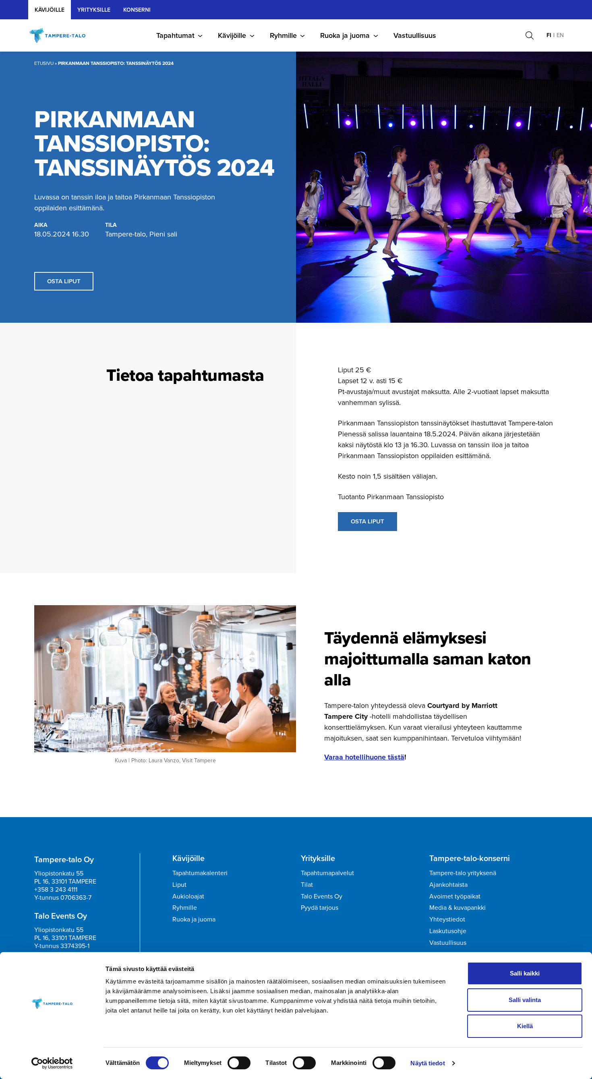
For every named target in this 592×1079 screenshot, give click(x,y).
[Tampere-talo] (61, 35)
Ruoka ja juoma (345, 35)
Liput (179, 884)
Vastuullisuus (414, 35)
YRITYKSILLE (93, 10)
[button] (529, 35)
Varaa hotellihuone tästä (364, 757)
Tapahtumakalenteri (200, 873)
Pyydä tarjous (319, 907)
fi (548, 35)
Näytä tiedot (427, 1063)
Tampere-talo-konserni (469, 858)
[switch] (239, 1062)
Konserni (137, 10)
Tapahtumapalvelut (327, 873)
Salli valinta (525, 999)
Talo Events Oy (321, 896)
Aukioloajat (188, 896)
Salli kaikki (525, 973)
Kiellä (525, 1026)
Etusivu (44, 63)
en (560, 35)
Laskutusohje (447, 931)
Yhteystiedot (447, 919)
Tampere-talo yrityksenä (462, 873)
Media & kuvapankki (457, 907)
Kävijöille (49, 10)
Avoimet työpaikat (454, 896)
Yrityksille (318, 858)
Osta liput (64, 281)
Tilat (307, 884)
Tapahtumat (175, 35)
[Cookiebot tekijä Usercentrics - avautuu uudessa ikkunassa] (52, 1063)
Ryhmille (283, 35)
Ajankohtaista (448, 884)
